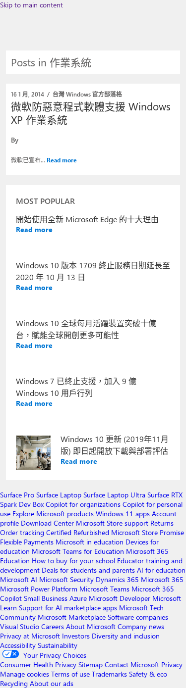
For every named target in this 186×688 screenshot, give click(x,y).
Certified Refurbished (77, 532)
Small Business (45, 598)
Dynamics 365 (117, 579)
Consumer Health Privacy (38, 664)
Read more (62, 160)
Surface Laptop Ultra (114, 494)
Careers (52, 626)
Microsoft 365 (162, 579)
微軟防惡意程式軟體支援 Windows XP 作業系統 (91, 112)
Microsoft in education (90, 541)
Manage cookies (24, 674)
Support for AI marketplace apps (68, 607)
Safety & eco (148, 674)
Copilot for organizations (83, 504)
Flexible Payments (27, 541)
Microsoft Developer (119, 598)
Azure (78, 598)
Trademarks (109, 674)
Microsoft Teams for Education (78, 551)
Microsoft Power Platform (38, 588)
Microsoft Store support (112, 523)
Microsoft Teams (104, 588)
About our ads (51, 683)
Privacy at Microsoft (30, 635)
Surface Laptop (58, 494)
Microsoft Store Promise (147, 532)
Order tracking (22, 532)
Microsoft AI (18, 579)
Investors (76, 635)
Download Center (47, 523)
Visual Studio (19, 626)
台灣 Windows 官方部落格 (87, 94)
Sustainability (57, 645)
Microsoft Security (66, 579)
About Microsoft (91, 626)
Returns (162, 523)
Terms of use (70, 674)
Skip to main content (31, 4)
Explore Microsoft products (53, 513)
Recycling (14, 683)
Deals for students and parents (88, 570)
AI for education (161, 570)
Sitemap (90, 664)
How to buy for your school (73, 560)
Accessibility (18, 645)
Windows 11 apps (123, 513)
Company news (141, 626)
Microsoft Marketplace (72, 617)
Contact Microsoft (132, 664)
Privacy (172, 664)
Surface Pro (17, 494)
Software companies (138, 617)
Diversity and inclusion (126, 635)
